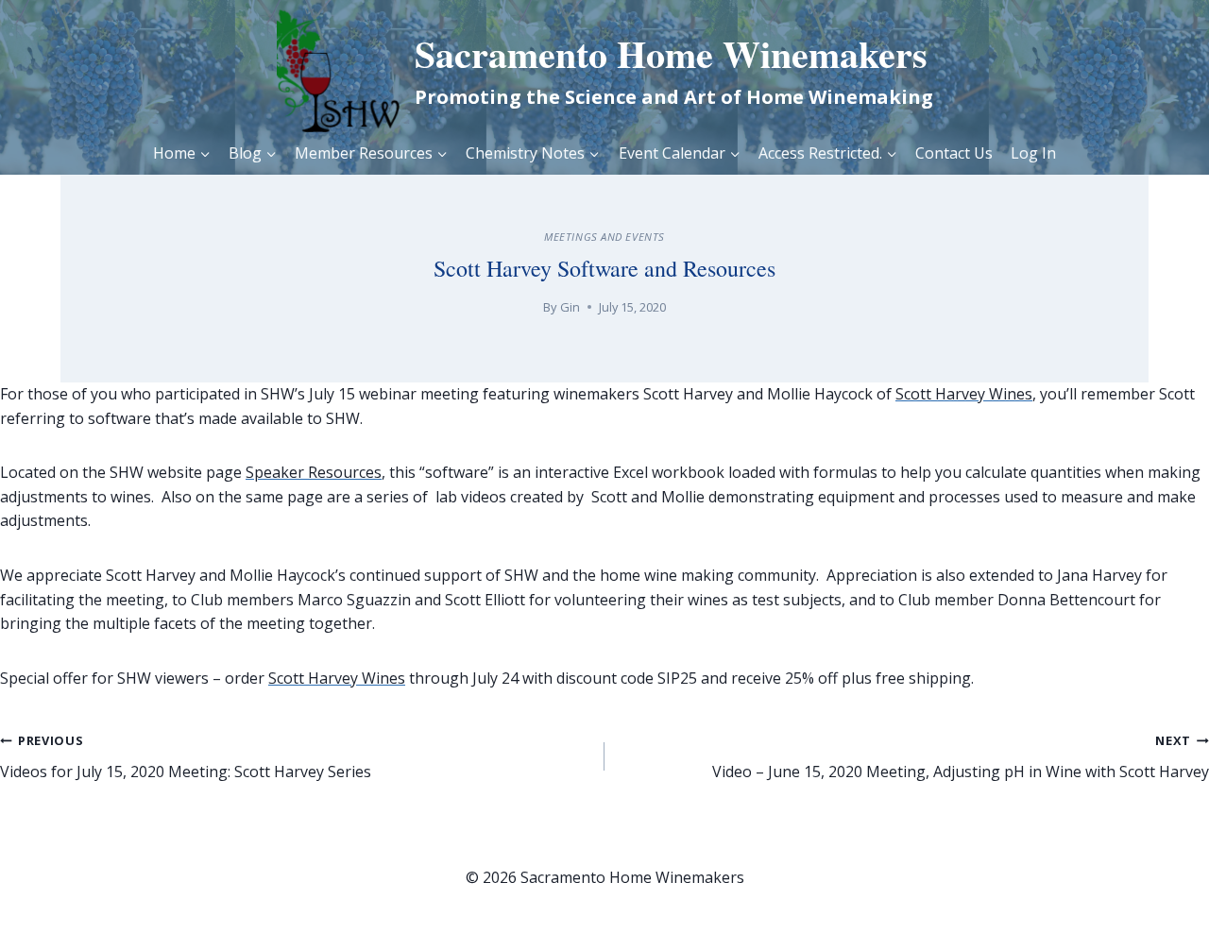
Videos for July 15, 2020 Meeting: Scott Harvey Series (185, 757)
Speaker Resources (314, 472)
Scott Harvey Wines (963, 393)
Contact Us (954, 153)
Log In (1033, 153)
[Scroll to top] (1152, 886)
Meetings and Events (604, 236)
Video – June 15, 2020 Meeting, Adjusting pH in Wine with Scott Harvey (960, 757)
